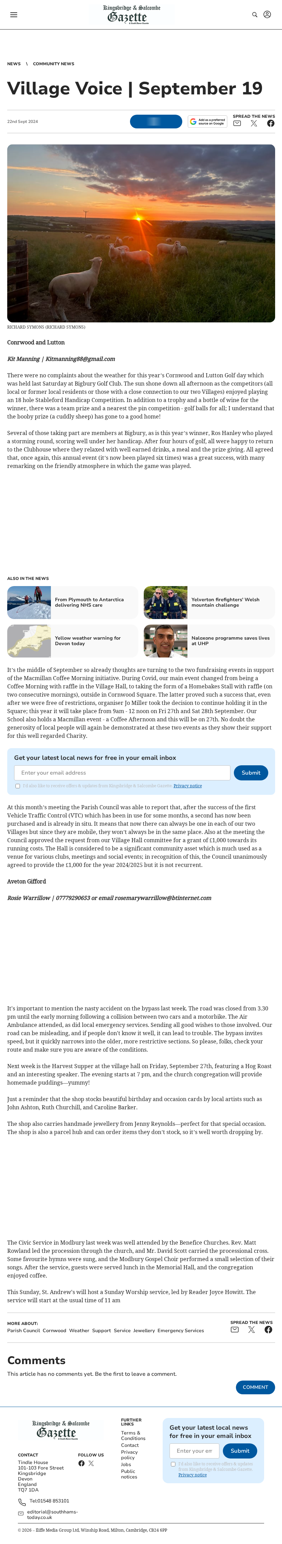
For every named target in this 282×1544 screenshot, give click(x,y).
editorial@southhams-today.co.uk (52, 1514)
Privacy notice (188, 785)
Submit (251, 773)
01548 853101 (53, 1501)
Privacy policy (129, 1455)
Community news (53, 64)
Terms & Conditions (133, 1436)
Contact (130, 1445)
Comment (255, 1387)
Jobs (126, 1464)
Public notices (129, 1474)
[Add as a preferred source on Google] (207, 121)
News (14, 64)
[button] (14, 15)
